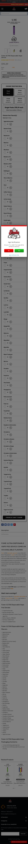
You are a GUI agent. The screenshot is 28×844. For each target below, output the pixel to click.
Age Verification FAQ (14, 255)
